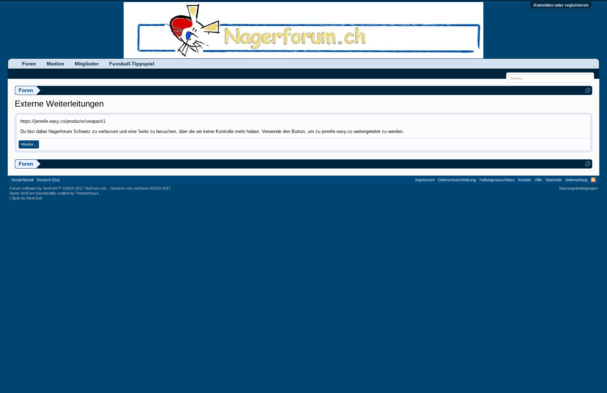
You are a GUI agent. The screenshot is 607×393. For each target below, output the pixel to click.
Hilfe (538, 180)
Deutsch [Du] (48, 180)
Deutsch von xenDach (140, 188)
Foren (29, 63)
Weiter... (29, 144)
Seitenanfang (576, 180)
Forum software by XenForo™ (58, 188)
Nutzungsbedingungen (578, 188)
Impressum (425, 180)
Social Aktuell (22, 180)
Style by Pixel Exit (27, 198)
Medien (55, 63)
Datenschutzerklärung (457, 180)
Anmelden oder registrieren (560, 5)
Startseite (554, 180)
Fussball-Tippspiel (131, 63)
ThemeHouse (87, 193)
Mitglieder (87, 63)
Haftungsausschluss (497, 180)
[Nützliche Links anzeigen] (588, 90)
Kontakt (524, 180)
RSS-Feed (593, 179)
